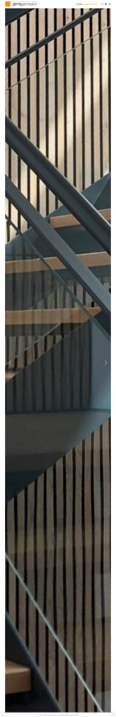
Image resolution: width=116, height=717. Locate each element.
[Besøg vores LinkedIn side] (105, 4)
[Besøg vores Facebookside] (102, 4)
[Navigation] (110, 4)
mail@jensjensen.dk (90, 4)
